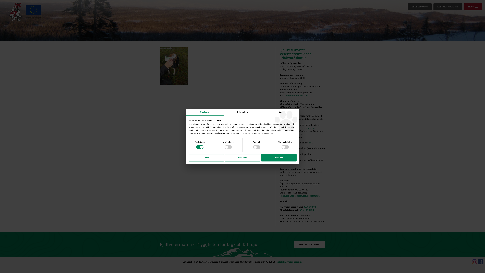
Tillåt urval (242, 158)
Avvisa (206, 158)
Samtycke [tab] (204, 112)
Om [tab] (280, 112)
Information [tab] (242, 112)
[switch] (228, 147)
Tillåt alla (279, 158)
